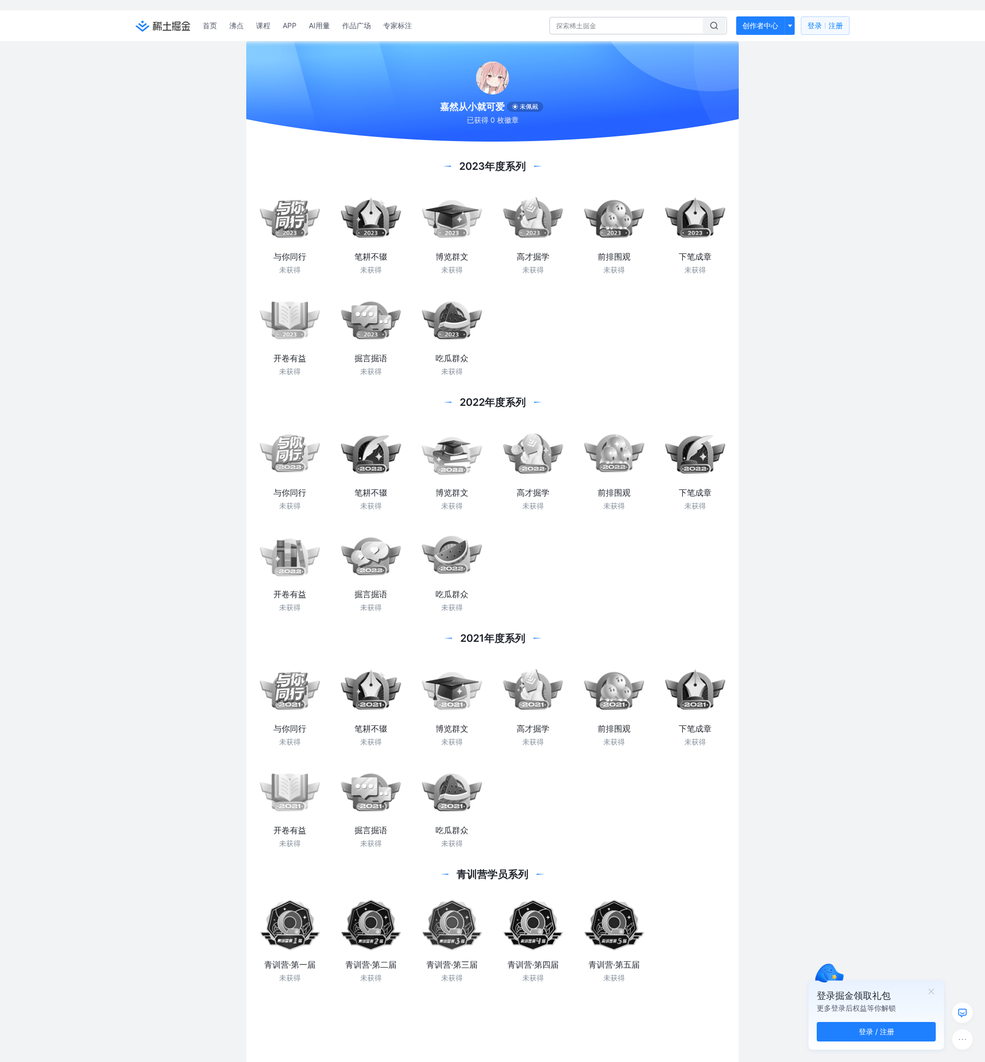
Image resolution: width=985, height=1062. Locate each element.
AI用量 (319, 25)
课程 (263, 25)
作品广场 (356, 25)
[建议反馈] (962, 1012)
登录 (825, 25)
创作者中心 (760, 25)
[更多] (962, 1039)
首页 (210, 25)
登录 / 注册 (876, 1031)
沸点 (236, 25)
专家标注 (397, 25)
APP (290, 25)
